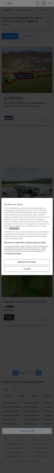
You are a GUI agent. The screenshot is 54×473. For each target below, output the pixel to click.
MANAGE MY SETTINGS (27, 262)
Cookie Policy (14, 228)
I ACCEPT (27, 269)
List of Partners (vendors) (12, 254)
